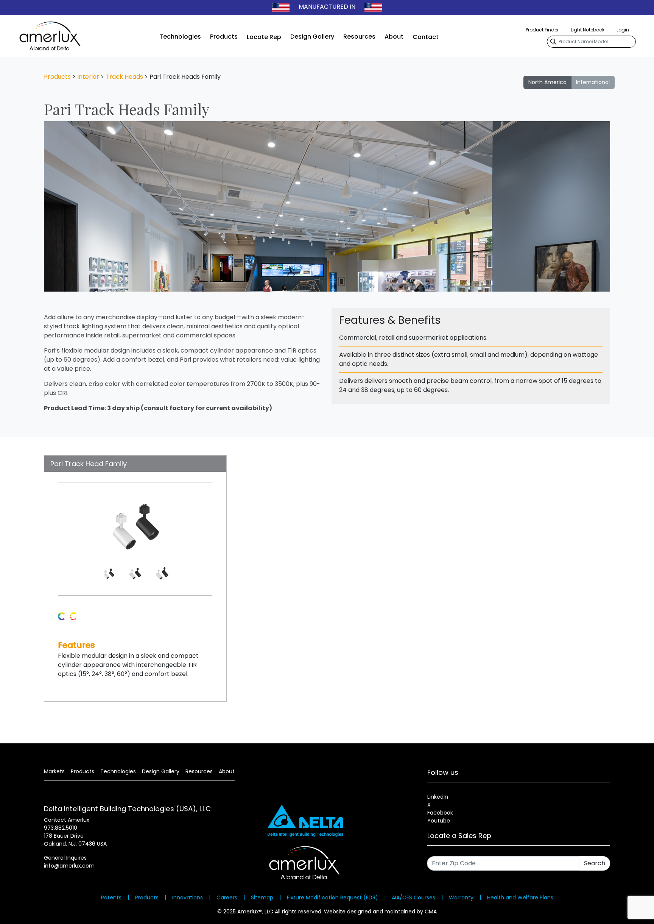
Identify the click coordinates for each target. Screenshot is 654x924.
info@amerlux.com (69, 865)
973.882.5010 (60, 828)
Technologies (180, 36)
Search (594, 863)
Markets (54, 771)
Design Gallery (312, 36)
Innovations (187, 897)
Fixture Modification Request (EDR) (332, 897)
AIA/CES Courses (413, 897)
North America (547, 82)
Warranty (461, 897)
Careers (226, 897)
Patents (111, 897)
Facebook (440, 812)
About (394, 36)
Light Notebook (587, 30)
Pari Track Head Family (88, 463)
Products (224, 36)
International (593, 82)
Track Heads (124, 76)
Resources (359, 36)
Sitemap (262, 897)
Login (623, 30)
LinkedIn (437, 797)
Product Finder (542, 30)
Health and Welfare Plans (520, 897)
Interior (88, 76)
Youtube (438, 820)
